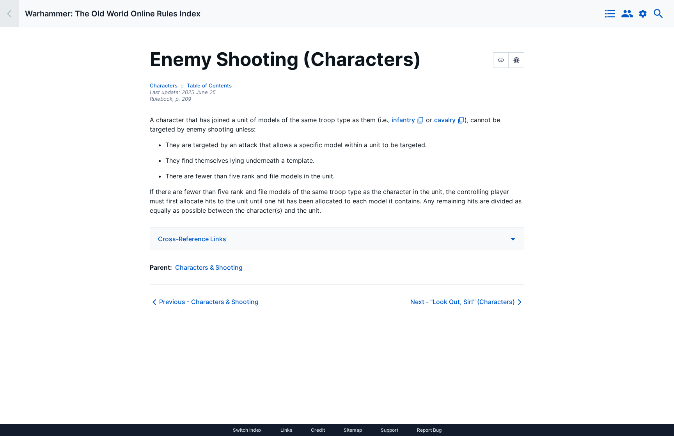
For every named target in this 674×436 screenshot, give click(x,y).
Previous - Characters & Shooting (209, 302)
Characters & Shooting (209, 267)
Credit (318, 430)
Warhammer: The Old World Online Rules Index (112, 13)
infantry (403, 120)
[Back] (9, 13)
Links (286, 430)
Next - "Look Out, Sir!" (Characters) (462, 302)
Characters (163, 85)
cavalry (445, 120)
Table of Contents (209, 85)
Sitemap (353, 430)
